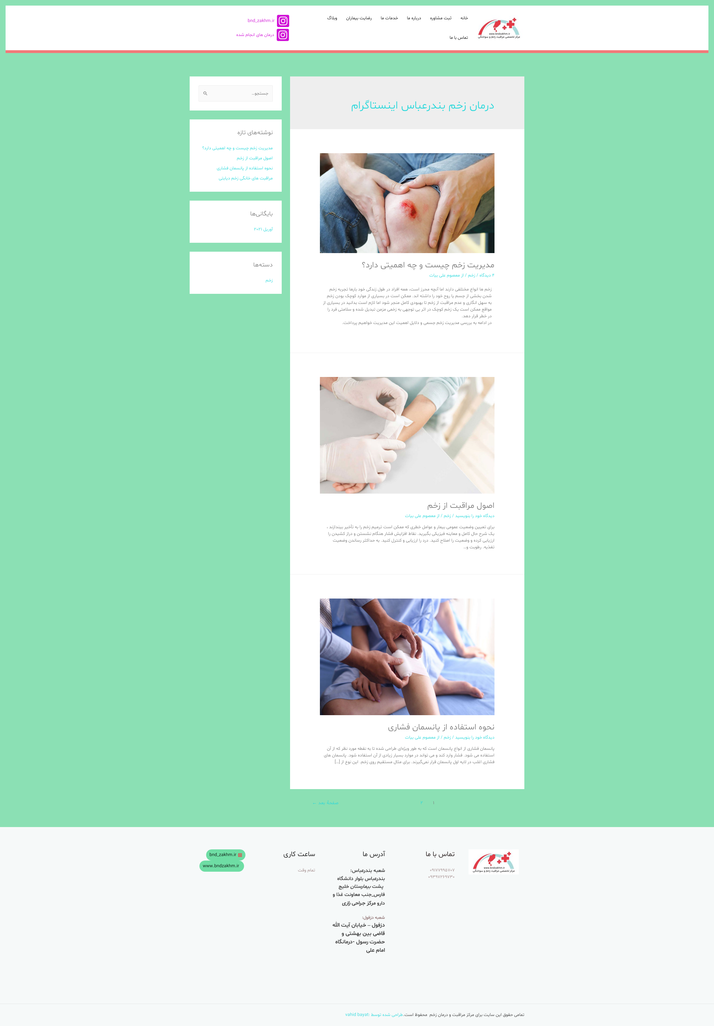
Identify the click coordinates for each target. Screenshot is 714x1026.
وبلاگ (332, 18)
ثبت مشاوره (441, 18)
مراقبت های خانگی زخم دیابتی (246, 178)
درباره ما (414, 18)
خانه (464, 18)
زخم (471, 275)
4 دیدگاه (487, 275)
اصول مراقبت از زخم (461, 505)
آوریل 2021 (263, 229)
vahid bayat (356, 1015)
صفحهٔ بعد (325, 803)
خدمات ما (389, 18)
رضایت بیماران (359, 18)
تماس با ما (459, 38)
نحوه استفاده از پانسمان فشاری (441, 727)
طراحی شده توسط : (385, 1015)
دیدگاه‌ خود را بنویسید (475, 516)
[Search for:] (236, 93)
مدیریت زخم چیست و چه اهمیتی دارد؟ (428, 265)
